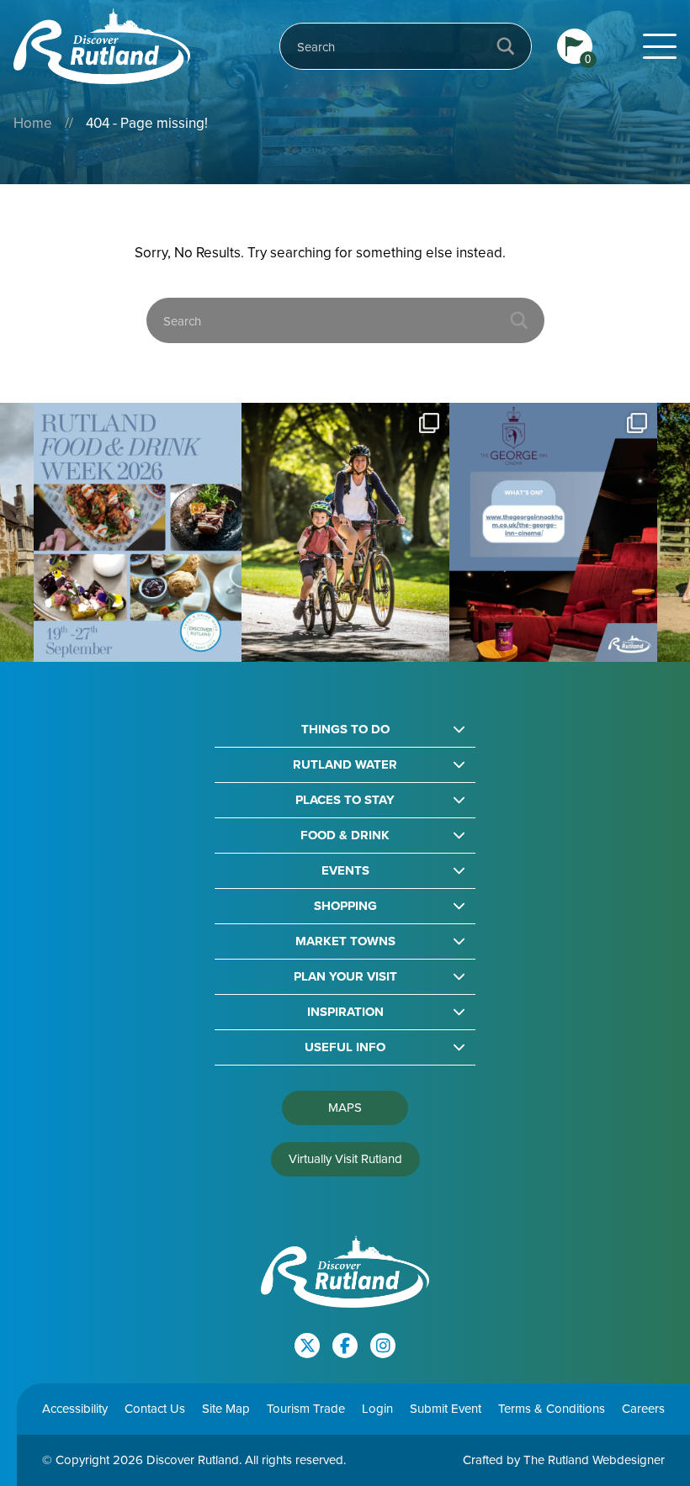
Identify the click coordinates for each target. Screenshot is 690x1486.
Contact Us (155, 1408)
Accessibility (75, 1408)
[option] (172, 533)
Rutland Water (345, 765)
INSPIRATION (345, 1012)
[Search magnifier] (505, 46)
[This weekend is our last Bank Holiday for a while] (172, 533)
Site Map (226, 1408)
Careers (643, 1408)
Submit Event (445, 1408)
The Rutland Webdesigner (594, 1460)
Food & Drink (345, 835)
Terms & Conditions (551, 1408)
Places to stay (345, 800)
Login (377, 1408)
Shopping (345, 906)
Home (32, 123)
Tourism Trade (306, 1408)
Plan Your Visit (345, 977)
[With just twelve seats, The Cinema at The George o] (380, 533)
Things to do (345, 729)
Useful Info (345, 1047)
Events (345, 871)
